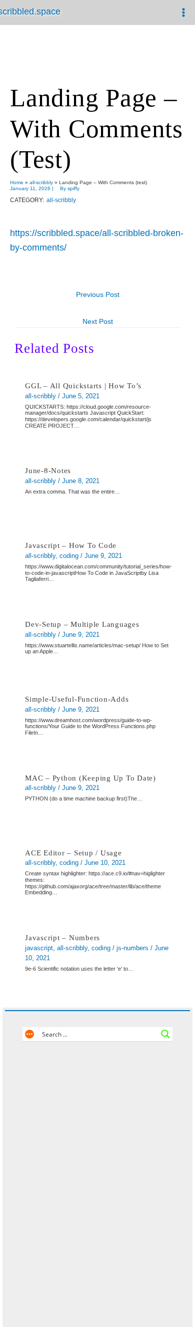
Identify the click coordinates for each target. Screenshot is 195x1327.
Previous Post (98, 294)
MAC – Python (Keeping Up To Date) (90, 778)
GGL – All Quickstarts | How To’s (83, 386)
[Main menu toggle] (183, 12)
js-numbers (132, 948)
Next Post (97, 321)
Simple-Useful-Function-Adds (76, 699)
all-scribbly (61, 200)
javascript (39, 948)
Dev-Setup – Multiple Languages (82, 624)
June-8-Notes (48, 471)
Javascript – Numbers (62, 938)
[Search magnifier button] (165, 1034)
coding (69, 555)
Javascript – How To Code (70, 545)
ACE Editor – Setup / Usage (73, 853)
